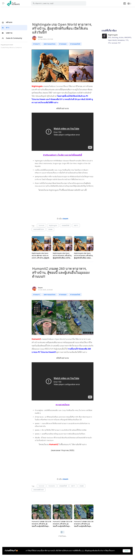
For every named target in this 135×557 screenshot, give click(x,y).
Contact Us (18, 47)
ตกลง (126, 551)
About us (12, 47)
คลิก (82, 551)
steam (65, 218)
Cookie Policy (5, 47)
